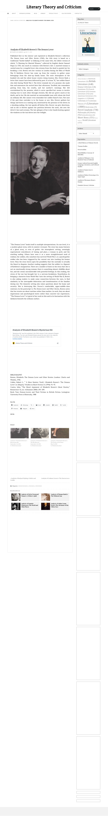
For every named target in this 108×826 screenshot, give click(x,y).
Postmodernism (88, 115)
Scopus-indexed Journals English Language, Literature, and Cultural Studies (88, 165)
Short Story (38, 486)
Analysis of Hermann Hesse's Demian (86, 181)
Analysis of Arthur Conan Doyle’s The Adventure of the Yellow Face (59, 505)
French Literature (86, 90)
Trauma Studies (82, 146)
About (14, 13)
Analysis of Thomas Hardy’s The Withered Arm (59, 495)
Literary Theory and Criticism (54, 7)
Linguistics (82, 98)
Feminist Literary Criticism (86, 185)
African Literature (83, 79)
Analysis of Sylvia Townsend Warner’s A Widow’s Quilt (30, 495)
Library (43, 13)
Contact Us (78, 13)
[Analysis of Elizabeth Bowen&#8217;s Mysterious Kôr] (19, 433)
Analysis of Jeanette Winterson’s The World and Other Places (29, 505)
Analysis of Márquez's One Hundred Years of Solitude (86, 159)
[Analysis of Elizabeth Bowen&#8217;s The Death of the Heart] (60, 433)
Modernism (91, 107)
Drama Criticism (87, 87)
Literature (31, 486)
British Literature (19, 20)
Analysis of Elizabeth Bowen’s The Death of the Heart (59, 441)
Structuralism (82, 149)
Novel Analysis (88, 109)
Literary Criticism (86, 99)
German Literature (87, 92)
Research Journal (24, 13)
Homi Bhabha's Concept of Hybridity (86, 154)
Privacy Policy (53, 13)
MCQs (35, 13)
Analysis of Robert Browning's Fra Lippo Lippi (88, 176)
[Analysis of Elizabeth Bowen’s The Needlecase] (40, 433)
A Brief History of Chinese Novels (88, 143)
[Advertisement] (40, 36)
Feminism (83, 89)
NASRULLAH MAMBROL (18, 52)
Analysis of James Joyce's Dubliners (85, 171)
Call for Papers (66, 13)
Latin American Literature (87, 95)
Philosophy (84, 112)
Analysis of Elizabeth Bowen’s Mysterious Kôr (18, 441)
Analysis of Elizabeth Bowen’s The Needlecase (39, 441)
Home (11, 20)
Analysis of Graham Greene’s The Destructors (55, 478)
